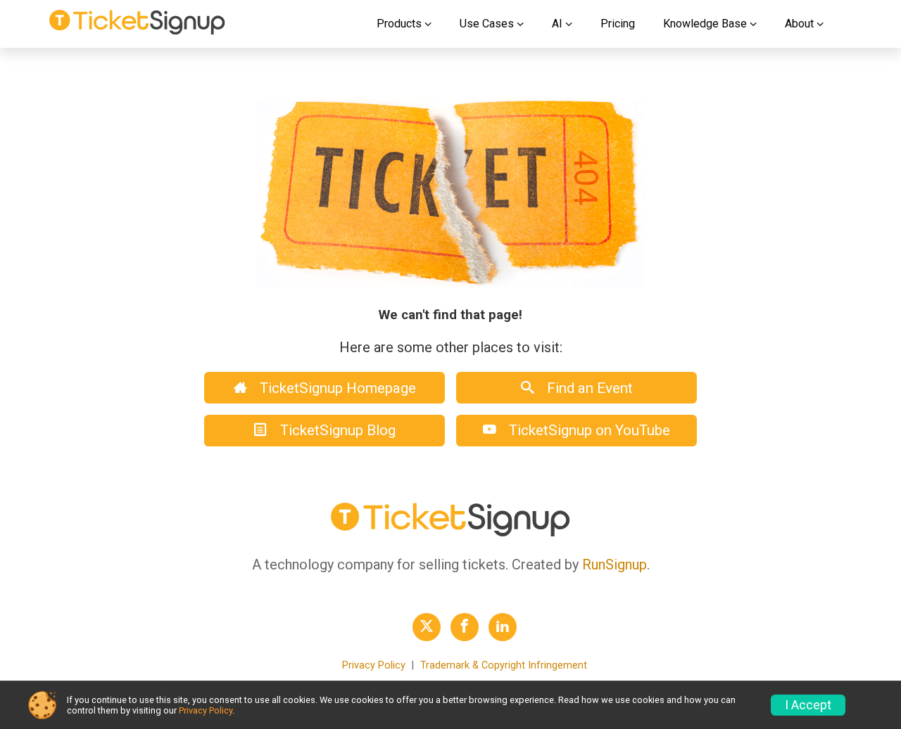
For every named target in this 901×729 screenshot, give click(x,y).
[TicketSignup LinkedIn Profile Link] (503, 627)
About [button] (799, 23)
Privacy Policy (373, 665)
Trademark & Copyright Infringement (503, 665)
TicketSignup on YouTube (587, 430)
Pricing (617, 23)
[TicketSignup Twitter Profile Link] (426, 627)
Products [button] (399, 23)
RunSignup (614, 564)
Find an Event (588, 388)
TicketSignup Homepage (336, 388)
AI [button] (557, 23)
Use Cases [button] (487, 23)
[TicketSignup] (137, 24)
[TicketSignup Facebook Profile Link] (464, 627)
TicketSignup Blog (336, 430)
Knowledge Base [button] (705, 23)
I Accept (808, 705)
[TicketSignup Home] (450, 533)
